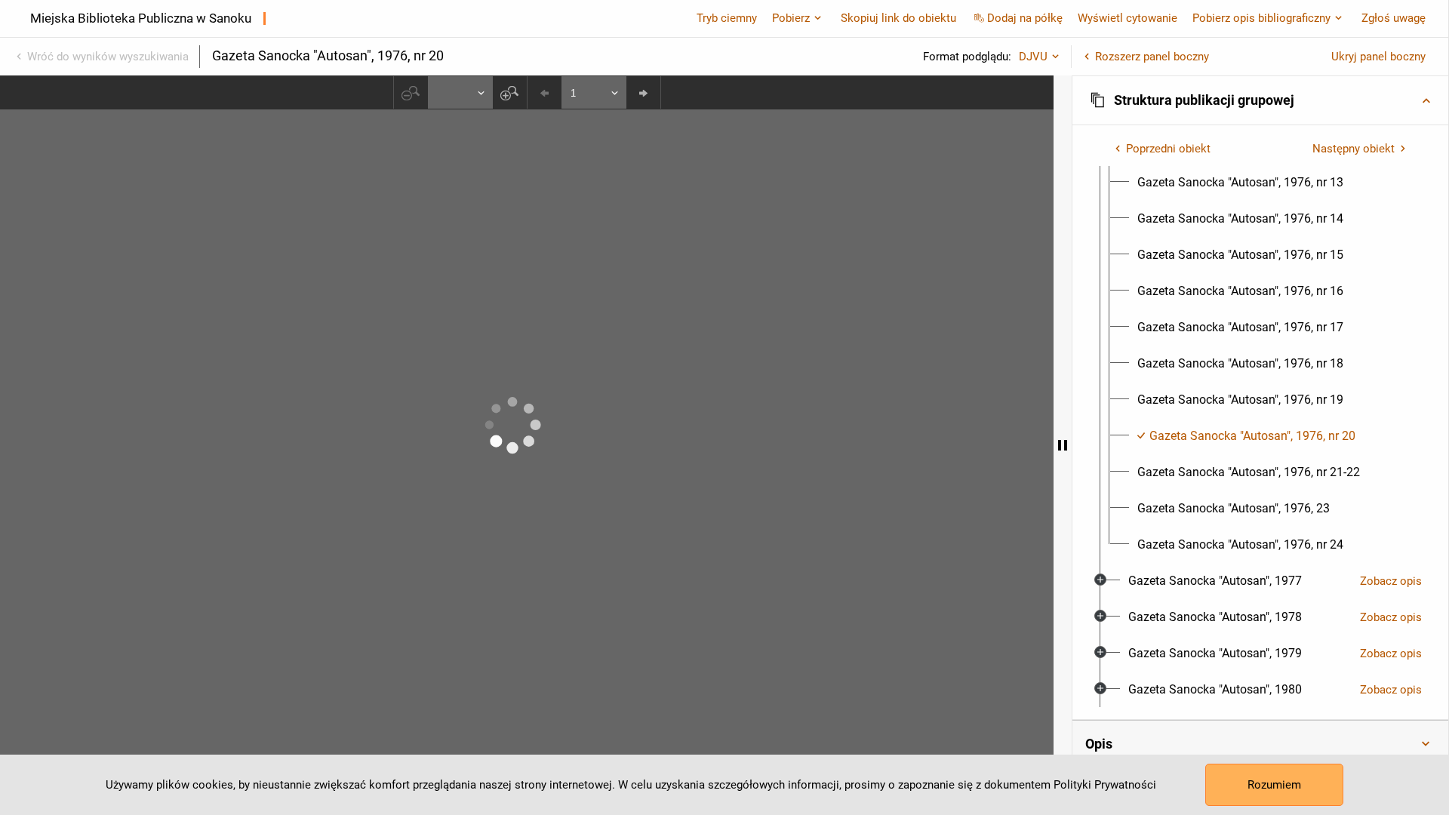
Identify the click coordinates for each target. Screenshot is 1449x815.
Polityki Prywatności (1105, 785)
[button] (1260, 100)
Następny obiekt (1353, 148)
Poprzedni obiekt (1168, 148)
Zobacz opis (1391, 581)
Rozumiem (1274, 785)
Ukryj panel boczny (1378, 56)
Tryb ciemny (727, 18)
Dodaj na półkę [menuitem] (1025, 18)
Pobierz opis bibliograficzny (1261, 18)
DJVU (1033, 56)
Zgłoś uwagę (1393, 18)
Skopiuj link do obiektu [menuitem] (898, 18)
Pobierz (791, 18)
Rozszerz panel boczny (1152, 56)
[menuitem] (1240, 183)
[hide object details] (1063, 445)
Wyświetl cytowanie (1127, 18)
